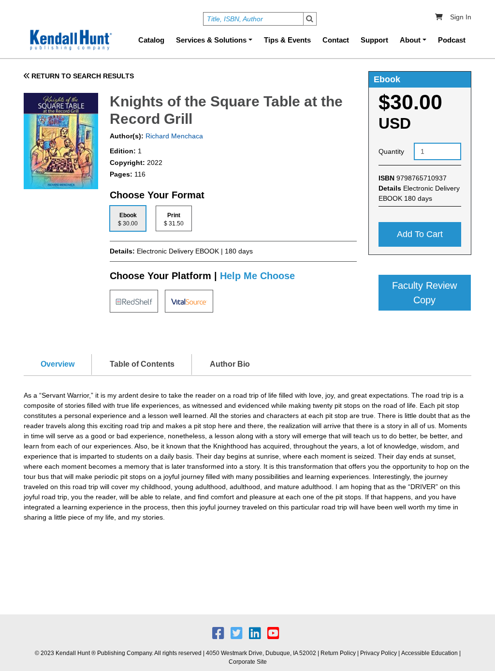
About (410, 40)
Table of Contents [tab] (142, 364)
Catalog (151, 40)
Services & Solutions (211, 40)
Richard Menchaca (173, 136)
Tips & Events (287, 40)
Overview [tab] (57, 364)
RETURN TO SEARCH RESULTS (81, 76)
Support (374, 40)
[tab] (128, 218)
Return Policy (338, 653)
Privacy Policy (378, 653)
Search (310, 19)
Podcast (452, 40)
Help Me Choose (257, 275)
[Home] (70, 40)
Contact (335, 40)
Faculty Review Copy (424, 292)
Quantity (391, 151)
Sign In (460, 17)
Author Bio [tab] (230, 364)
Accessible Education (429, 653)
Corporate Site (248, 661)
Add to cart (420, 234)
